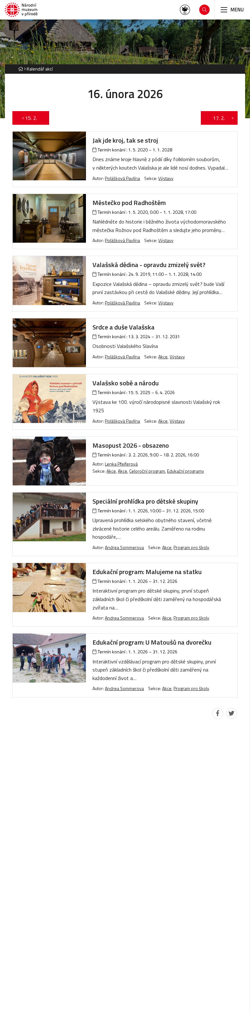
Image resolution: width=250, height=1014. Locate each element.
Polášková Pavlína (122, 178)
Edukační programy (185, 471)
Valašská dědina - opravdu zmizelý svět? (148, 265)
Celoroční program (147, 471)
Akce (163, 356)
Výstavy (166, 178)
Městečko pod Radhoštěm (129, 203)
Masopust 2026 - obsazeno (130, 445)
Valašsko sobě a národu (125, 383)
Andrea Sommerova (124, 547)
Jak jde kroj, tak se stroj (125, 140)
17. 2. (215, 118)
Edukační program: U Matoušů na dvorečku (152, 642)
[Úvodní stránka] (21, 10)
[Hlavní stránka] (20, 68)
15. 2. (34, 118)
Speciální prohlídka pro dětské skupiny (145, 501)
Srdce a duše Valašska (123, 327)
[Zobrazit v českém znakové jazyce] (185, 9)
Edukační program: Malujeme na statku (147, 572)
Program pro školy (191, 547)
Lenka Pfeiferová (121, 463)
